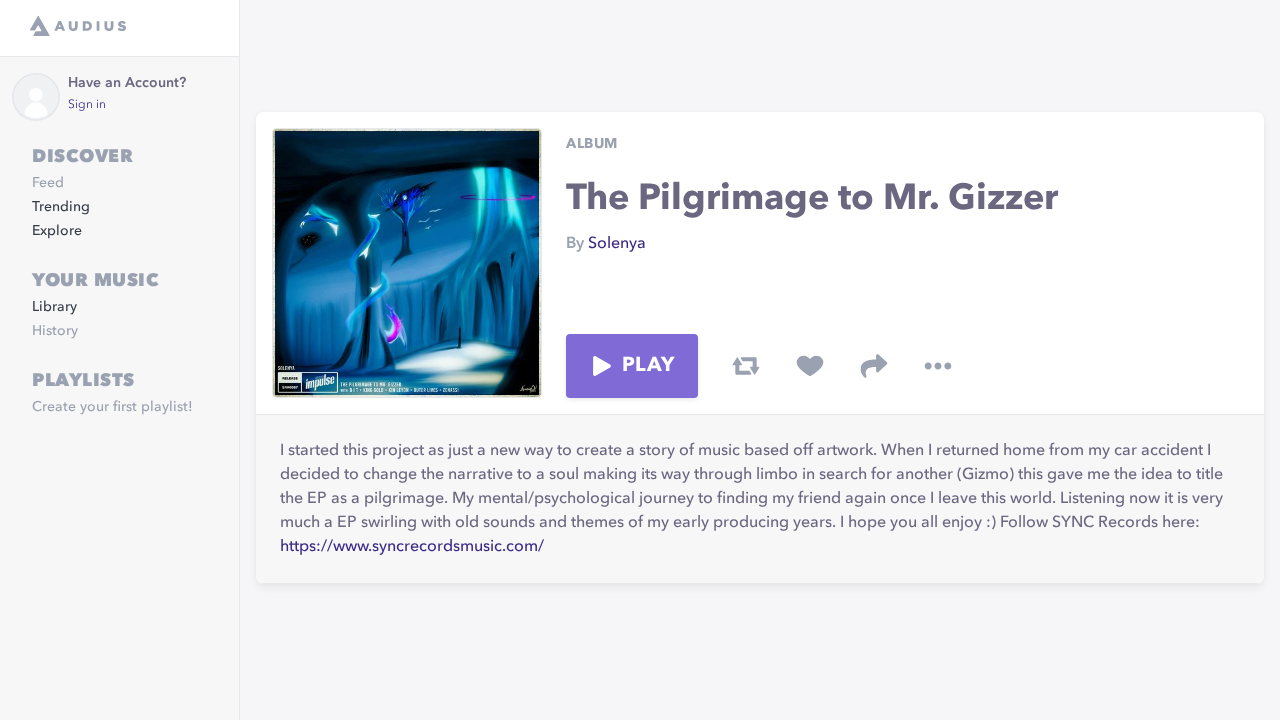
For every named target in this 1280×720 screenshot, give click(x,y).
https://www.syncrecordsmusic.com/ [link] (412, 547)
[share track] (874, 366)
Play (648, 366)
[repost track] (746, 366)
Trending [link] (61, 207)
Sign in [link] (87, 105)
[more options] (938, 366)
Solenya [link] (617, 244)
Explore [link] (57, 231)
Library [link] (54, 307)
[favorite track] (810, 366)
